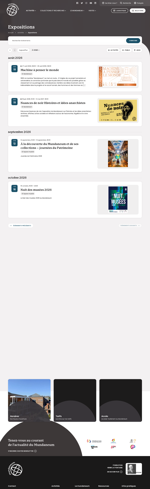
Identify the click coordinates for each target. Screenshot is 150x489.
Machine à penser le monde (40, 70)
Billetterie (139, 11)
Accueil (10, 33)
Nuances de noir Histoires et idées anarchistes (53, 103)
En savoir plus (113, 472)
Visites (91, 10)
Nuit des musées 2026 (36, 190)
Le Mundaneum (76, 10)
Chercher (133, 41)
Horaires (14, 416)
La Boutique (121, 11)
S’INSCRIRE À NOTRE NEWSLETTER (20, 451)
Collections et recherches (52, 10)
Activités (30, 10)
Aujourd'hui (23, 50)
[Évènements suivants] (15, 50)
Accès (104, 416)
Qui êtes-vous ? (111, 3)
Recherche (127, 3)
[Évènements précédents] (10, 50)
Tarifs (59, 416)
